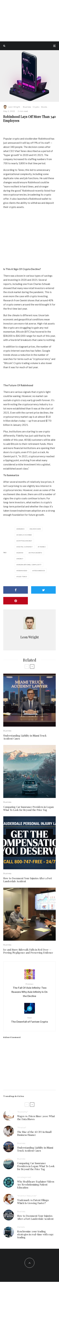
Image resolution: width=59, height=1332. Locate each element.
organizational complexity (29, 565)
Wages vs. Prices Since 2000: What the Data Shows (36, 1118)
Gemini (20, 553)
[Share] (15, 590)
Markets (21, 1227)
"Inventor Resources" (27, 1195)
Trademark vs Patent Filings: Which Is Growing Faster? (33, 1202)
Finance (42, 547)
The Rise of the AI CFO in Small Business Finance (34, 1133)
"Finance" (21, 1127)
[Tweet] (43, 590)
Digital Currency (25, 547)
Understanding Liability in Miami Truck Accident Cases (25, 737)
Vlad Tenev (22, 576)
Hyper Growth (36, 553)
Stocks (44, 107)
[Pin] (15, 600)
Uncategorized (24, 1177)
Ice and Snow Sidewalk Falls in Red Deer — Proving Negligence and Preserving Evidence (28, 951)
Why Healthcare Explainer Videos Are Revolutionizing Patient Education (35, 1184)
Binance (21, 529)
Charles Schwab (25, 535)
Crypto (36, 107)
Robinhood (22, 570)
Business (27, 107)
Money (20, 559)
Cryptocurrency (25, 541)
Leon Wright (14, 107)
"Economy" (22, 1111)
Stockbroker (39, 570)
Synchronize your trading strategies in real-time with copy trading (35, 1234)
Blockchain (36, 529)
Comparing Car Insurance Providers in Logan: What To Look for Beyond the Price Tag (28, 808)
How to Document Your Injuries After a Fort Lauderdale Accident (27, 880)
